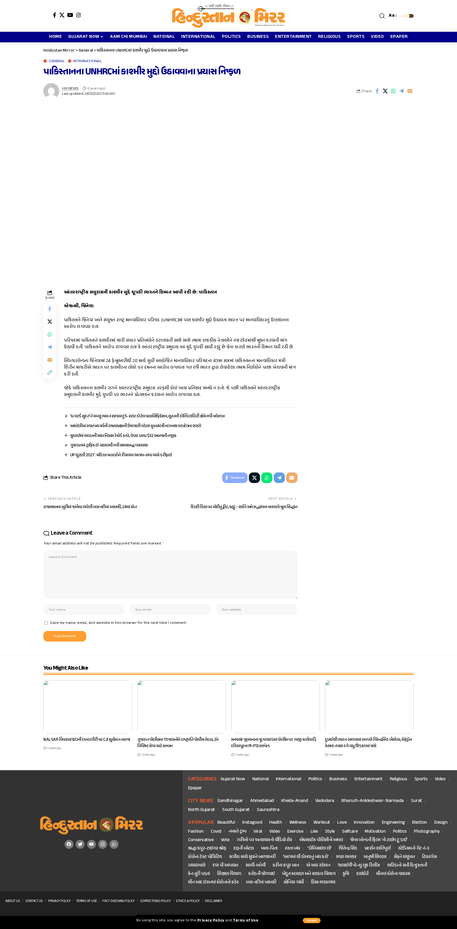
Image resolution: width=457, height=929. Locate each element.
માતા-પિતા (269, 848)
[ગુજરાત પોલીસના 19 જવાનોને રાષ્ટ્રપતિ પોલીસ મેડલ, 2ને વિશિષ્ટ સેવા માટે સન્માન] (181, 706)
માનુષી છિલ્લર (375, 857)
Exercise (295, 831)
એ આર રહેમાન (318, 865)
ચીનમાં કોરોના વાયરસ (393, 874)
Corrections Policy (155, 901)
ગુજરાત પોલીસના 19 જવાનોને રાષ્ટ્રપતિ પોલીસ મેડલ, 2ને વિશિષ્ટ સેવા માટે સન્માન (177, 743)
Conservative (200, 840)
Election (419, 822)
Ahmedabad (262, 801)
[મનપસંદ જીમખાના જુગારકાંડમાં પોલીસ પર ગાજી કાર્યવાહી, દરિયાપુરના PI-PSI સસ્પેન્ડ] (275, 706)
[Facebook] (55, 15)
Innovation (364, 822)
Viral (257, 831)
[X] (62, 15)
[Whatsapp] (113, 844)
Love (341, 822)
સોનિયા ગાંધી (294, 882)
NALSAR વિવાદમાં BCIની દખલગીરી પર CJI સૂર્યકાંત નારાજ (86, 739)
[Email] (410, 91)
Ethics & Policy (188, 901)
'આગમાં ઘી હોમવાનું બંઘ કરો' (306, 857)
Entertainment (368, 779)
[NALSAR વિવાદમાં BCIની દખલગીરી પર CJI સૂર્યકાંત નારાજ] (87, 706)
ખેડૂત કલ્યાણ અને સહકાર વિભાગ (309, 874)
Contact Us (34, 901)
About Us (12, 901)
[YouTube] (70, 15)
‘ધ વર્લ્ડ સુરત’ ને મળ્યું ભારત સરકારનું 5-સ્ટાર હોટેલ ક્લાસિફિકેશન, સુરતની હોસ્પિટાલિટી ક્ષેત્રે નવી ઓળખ (147, 416)
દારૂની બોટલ (244, 848)
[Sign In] (47, 16)
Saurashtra (268, 810)
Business (338, 779)
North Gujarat (201, 810)
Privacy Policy (211, 920)
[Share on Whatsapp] (393, 91)
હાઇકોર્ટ (362, 874)
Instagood (252, 822)
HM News (70, 88)
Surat (416, 801)
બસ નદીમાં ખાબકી (261, 882)
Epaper (195, 788)
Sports (421, 779)
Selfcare (350, 831)
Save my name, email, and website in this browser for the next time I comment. (118, 623)
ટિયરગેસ (429, 857)
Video (440, 779)
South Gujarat (236, 810)
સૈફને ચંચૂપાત (404, 857)
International (87, 61)
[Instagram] (79, 15)
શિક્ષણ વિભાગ (229, 874)
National (260, 779)
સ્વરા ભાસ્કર (346, 857)
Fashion (196, 831)
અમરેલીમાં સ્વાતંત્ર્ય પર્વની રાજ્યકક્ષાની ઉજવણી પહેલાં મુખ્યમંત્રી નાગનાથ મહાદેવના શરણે (135, 426)
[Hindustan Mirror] (228, 16)
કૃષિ (346, 874)
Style (330, 831)
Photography (427, 831)
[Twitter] (80, 844)
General (57, 61)
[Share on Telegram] (401, 91)
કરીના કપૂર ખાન (286, 865)
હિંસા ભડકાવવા (323, 882)
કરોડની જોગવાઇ (261, 874)
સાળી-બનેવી (255, 865)
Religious (398, 779)
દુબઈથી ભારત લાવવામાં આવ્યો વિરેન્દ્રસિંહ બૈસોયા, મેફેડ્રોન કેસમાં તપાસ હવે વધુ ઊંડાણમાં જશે (368, 743)
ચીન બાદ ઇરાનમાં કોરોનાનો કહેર (213, 882)
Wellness (297, 822)
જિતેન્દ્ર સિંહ (348, 848)
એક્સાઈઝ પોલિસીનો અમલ (321, 840)
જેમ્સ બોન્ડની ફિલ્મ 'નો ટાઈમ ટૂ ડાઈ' (379, 840)
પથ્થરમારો (196, 865)
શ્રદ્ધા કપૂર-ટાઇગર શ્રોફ (207, 848)
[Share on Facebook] (377, 91)
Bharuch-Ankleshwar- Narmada (372, 801)
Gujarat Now (233, 779)
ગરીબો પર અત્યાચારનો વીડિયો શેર (264, 840)
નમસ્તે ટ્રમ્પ (237, 831)
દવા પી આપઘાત (225, 865)
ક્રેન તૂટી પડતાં (199, 874)
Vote (225, 840)
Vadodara (324, 801)
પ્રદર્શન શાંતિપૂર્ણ (377, 848)
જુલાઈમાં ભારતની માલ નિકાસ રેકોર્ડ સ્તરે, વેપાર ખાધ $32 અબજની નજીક (123, 435)
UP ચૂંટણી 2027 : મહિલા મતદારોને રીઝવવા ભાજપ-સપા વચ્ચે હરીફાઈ (121, 455)
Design (440, 822)
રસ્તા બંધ (292, 848)
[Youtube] (91, 844)
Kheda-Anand (294, 801)
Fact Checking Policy (118, 901)
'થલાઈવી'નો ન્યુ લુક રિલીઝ (358, 865)
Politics (315, 779)
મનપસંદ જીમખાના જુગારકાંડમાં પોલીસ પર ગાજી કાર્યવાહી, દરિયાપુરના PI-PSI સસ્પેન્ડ (273, 743)
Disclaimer (213, 901)
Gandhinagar (230, 801)
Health (275, 822)
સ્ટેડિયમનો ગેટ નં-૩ (413, 848)
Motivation (375, 831)
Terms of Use (245, 920)
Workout (321, 822)
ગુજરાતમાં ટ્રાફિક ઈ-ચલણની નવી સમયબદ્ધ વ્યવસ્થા (109, 445)
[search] (382, 16)
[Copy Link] (49, 372)
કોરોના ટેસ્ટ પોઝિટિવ (205, 857)
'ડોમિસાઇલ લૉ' (319, 848)
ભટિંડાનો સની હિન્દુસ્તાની (407, 865)
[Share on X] (385, 91)
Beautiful (226, 822)
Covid (216, 831)
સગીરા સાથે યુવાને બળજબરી (252, 857)
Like (314, 831)
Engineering (393, 822)
